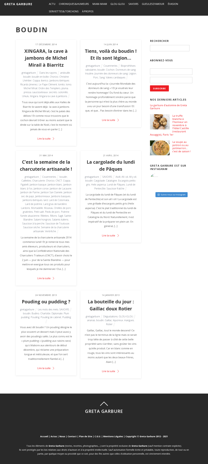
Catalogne (111, 180)
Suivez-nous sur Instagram (173, 194)
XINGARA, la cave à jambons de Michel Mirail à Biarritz (46, 58)
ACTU (52, 4)
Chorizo (54, 76)
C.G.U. (98, 436)
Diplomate (57, 313)
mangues (129, 320)
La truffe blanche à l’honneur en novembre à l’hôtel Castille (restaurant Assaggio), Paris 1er (169, 125)
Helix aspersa (98, 184)
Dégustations (110, 316)
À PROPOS (87, 11)
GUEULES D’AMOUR (153, 4)
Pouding (35, 317)
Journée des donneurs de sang (111, 73)
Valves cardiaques (115, 77)
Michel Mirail (30, 88)
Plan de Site (85, 436)
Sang (102, 77)
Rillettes (45, 215)
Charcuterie (38, 180)
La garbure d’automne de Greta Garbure (168, 107)
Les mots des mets (48, 309)
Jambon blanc (55, 184)
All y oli (132, 176)
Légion (132, 73)
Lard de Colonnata (59, 200)
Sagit (60, 215)
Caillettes (26, 180)
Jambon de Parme (30, 192)
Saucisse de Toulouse (57, 223)
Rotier (109, 324)
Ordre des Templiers (49, 88)
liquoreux (118, 320)
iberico (44, 80)
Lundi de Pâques (116, 184)
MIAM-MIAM (99, 4)
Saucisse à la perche (33, 223)
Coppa (36, 80)
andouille (65, 72)
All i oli (125, 176)
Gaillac (108, 320)
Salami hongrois (42, 219)
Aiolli (118, 176)
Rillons (53, 215)
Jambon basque (38, 184)
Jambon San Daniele (51, 192)
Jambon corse (41, 188)
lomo (68, 84)
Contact (72, 436)
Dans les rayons (48, 72)
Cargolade (99, 180)
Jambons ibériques (32, 200)
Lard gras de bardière (55, 204)
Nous (62, 436)
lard (46, 200)
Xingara (34, 96)
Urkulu (25, 96)
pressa (27, 92)
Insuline (89, 73)
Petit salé (39, 211)
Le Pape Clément (48, 84)
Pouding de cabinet (51, 317)
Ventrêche (50, 231)
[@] (159, 177)
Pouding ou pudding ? (46, 301)
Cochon (110, 69)
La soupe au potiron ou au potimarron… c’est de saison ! (181, 146)
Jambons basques (60, 196)
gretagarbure (29, 72)
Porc (95, 77)
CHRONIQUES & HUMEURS (74, 4)
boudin (27, 76)
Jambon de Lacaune (60, 188)
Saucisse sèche (31, 227)
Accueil (44, 436)
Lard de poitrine (33, 204)
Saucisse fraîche (115, 188)
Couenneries (110, 65)
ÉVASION (173, 4)
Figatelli (24, 184)
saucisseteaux (40, 92)
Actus (54, 436)
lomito (61, 84)
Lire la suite (44, 138)
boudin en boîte (40, 76)
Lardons (25, 208)
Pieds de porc (52, 211)
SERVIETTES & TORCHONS (64, 11)
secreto (53, 92)
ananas (91, 320)
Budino (35, 313)
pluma (65, 88)
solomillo (63, 92)
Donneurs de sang (126, 69)
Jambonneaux (42, 196)
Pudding (66, 317)
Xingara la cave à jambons (53, 96)
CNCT (59, 180)
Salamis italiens (60, 219)
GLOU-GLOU (118, 4)
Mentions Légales (113, 436)
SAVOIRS (133, 4)
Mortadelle (37, 208)
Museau (48, 208)
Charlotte (45, 313)
